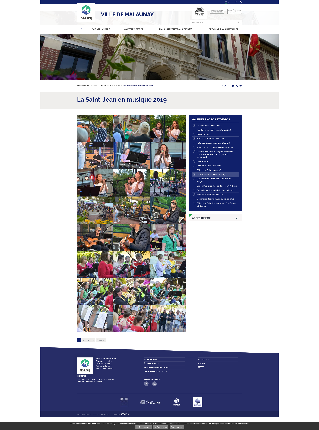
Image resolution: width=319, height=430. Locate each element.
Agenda (201, 363)
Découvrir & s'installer (155, 371)
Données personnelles (100, 414)
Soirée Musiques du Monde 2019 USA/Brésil (217, 186)
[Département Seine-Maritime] (176, 402)
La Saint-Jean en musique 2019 (211, 174)
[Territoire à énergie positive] (217, 11)
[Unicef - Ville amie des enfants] (234, 11)
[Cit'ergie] (199, 11)
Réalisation (117, 414)
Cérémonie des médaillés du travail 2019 (215, 199)
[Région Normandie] (150, 402)
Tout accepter (144, 427)
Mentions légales (83, 414)
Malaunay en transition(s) (156, 367)
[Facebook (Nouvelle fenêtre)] (236, 2)
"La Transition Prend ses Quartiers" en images (214, 180)
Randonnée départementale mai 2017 (214, 130)
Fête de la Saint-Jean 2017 (209, 166)
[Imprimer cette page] (240, 86)
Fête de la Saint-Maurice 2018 (210, 138)
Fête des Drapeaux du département (213, 143)
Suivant (101, 340)
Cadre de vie (203, 134)
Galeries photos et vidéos (211, 119)
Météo (201, 367)
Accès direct (201, 218)
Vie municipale (150, 359)
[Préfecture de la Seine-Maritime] (124, 402)
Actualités (203, 359)
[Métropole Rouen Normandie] (197, 402)
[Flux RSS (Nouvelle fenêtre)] (240, 2)
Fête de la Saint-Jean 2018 (209, 170)
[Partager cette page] (236, 85)
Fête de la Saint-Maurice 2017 (210, 195)
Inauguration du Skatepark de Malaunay (215, 147)
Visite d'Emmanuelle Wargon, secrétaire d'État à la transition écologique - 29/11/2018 (215, 154)
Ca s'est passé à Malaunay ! (209, 125)
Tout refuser (161, 427)
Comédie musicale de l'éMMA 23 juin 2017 (215, 190)
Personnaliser (177, 427)
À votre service (151, 363)
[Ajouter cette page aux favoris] (232, 86)
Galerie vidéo (203, 161)
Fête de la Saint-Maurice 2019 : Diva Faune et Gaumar (216, 204)
